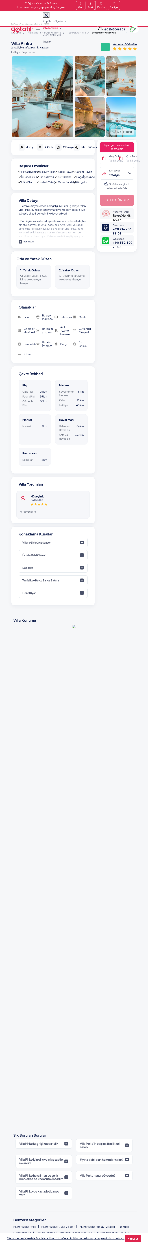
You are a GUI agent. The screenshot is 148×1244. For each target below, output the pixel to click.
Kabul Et (133, 1238)
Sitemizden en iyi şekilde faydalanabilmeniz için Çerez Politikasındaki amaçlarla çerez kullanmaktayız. (65, 1238)
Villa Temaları (50, 28)
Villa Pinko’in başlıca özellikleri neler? (99, 1145)
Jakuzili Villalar (45, 1233)
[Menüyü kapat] (46, 15)
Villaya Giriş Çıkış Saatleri (36, 542)
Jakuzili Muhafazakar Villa (76, 1233)
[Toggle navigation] (38, 29)
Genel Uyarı (29, 593)
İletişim (47, 41)
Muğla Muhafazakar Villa (113, 1233)
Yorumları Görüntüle (125, 44)
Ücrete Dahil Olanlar (34, 555)
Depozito (27, 567)
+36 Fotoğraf (124, 131)
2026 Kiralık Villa (52, 34)
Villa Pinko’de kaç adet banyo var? (39, 1193)
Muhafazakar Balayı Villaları (97, 1227)
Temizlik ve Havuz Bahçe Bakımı (40, 580)
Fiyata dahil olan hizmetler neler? (101, 1160)
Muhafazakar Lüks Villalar (57, 1227)
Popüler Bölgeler (53, 21)
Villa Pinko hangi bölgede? (97, 1175)
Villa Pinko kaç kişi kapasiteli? (38, 1143)
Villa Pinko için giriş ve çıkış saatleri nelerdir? (41, 1161)
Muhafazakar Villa (24, 1227)
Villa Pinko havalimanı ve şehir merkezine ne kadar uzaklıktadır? (41, 1177)
